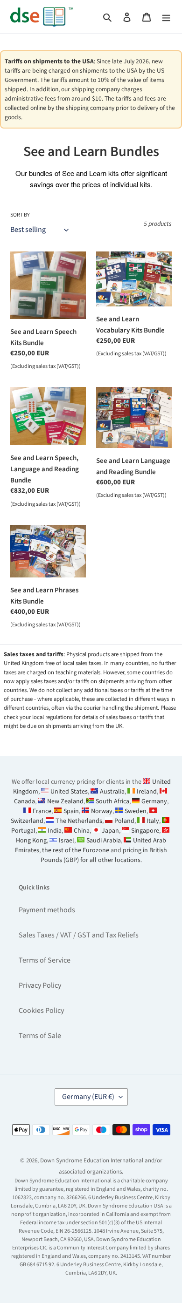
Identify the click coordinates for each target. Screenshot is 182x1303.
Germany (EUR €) (88, 1097)
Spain (71, 811)
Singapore (145, 830)
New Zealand (65, 801)
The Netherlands (79, 821)
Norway (101, 811)
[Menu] (166, 17)
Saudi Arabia (103, 840)
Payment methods (47, 910)
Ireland (147, 791)
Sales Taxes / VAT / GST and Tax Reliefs (79, 935)
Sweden (136, 811)
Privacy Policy (40, 985)
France (42, 811)
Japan (110, 830)
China (82, 830)
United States (69, 791)
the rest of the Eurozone (75, 850)
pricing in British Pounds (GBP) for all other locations (104, 855)
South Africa (112, 801)
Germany (154, 801)
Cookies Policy (41, 1010)
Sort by (20, 215)
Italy (153, 821)
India (55, 830)
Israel (66, 840)
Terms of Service (44, 960)
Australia (112, 791)
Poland (124, 821)
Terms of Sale (40, 1036)
